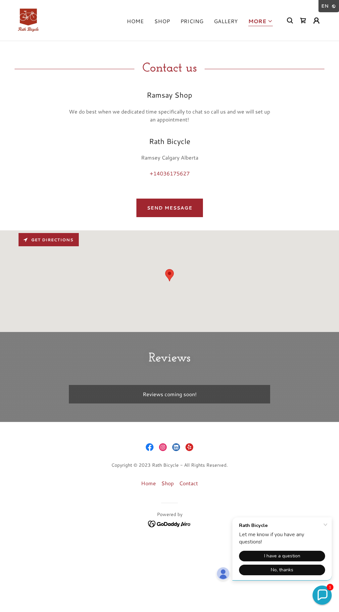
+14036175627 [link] (170, 173)
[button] (260, 21)
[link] (28, 19)
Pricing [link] (191, 21)
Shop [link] (162, 21)
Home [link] (135, 21)
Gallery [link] (226, 21)
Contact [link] (188, 483)
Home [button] (148, 483)
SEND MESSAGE (169, 208)
